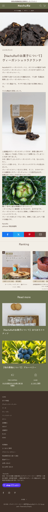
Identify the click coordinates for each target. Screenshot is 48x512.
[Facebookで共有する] (7, 234)
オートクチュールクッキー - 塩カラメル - (16, 284)
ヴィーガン (5, 412)
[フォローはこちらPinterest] (15, 493)
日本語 (23, 499)
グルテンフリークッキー (9, 404)
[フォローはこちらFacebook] (3, 493)
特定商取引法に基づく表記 (10, 456)
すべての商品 (17, 10)
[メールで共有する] (40, 234)
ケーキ (4, 408)
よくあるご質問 (35, 383)
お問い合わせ (6, 463)
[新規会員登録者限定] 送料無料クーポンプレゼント (24, 1)
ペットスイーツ (7, 415)
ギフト (26, 10)
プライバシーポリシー (9, 452)
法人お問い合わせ (7, 467)
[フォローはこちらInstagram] (9, 493)
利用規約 (5, 444)
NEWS (4, 437)
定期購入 (5, 423)
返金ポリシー (6, 459)
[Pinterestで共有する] (29, 234)
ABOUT (4, 426)
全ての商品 (5, 400)
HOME (4, 397)
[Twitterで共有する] (18, 234)
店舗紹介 (5, 430)
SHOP (32, 10)
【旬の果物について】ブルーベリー (19, 367)
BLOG (4, 434)
